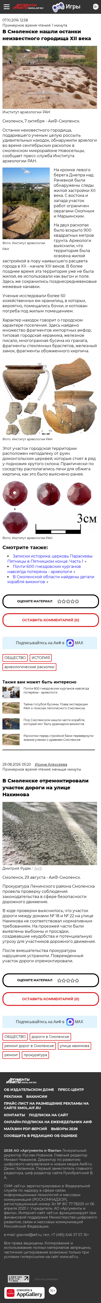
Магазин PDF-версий (25, 1129)
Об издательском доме (29, 1089)
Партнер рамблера (46, 1279)
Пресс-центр (71, 1089)
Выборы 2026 (64, 1129)
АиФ (38, 868)
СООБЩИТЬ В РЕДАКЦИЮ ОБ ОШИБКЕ (40, 1136)
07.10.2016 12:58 (15, 20)
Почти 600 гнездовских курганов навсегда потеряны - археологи (44, 569)
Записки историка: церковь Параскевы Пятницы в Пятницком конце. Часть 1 (50, 559)
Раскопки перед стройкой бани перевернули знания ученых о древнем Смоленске (58, 738)
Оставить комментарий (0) (50, 620)
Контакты (14, 1115)
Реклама (13, 1096)
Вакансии (36, 1096)
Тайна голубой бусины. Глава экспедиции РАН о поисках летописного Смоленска (56, 706)
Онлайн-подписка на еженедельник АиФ (48, 1122)
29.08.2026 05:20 (16, 764)
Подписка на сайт (48, 1115)
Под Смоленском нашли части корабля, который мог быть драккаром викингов (54, 722)
